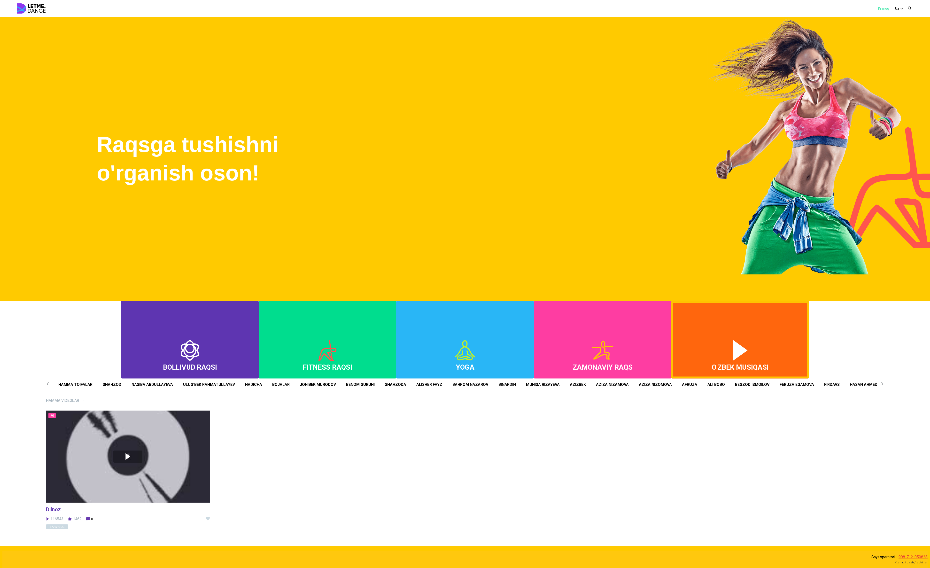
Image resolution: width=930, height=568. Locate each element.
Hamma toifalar (75, 384)
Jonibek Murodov (318, 384)
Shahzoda (395, 384)
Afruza (689, 384)
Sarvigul (57, 527)
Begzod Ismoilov (752, 384)
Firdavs (832, 384)
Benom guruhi (360, 384)
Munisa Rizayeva (543, 384)
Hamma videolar (62, 400)
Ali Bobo (716, 384)
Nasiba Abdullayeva (152, 384)
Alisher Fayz (429, 384)
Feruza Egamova (797, 384)
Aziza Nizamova (612, 384)
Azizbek (578, 384)
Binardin (507, 384)
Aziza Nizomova (655, 384)
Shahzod (112, 384)
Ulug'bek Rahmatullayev (209, 384)
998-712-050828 (913, 557)
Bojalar (281, 384)
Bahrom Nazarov (470, 384)
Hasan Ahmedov (866, 384)
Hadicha (253, 384)
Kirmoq (883, 8)
